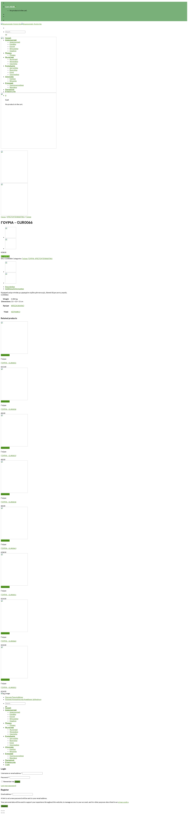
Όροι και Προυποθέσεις (14, 697)
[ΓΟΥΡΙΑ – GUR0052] (10, 248)
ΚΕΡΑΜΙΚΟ (15, 312)
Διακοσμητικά (11, 710)
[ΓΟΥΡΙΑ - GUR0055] (14, 353)
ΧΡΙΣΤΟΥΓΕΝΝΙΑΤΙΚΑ (15, 217)
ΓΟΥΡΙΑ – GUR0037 (8, 456)
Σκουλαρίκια (14, 745)
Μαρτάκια (13, 758)
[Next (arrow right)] (4, 812)
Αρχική (8, 708)
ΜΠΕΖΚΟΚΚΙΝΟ (17, 306)
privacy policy (123, 802)
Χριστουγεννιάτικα (17, 756)
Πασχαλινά (9, 760)
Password (5, 777)
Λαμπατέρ (13, 734)
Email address (6, 794)
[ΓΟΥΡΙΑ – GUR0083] (10, 237)
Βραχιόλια (13, 740)
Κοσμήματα (10, 736)
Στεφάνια (13, 721)
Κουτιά (12, 716)
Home (3, 217)
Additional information (14, 289)
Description (10, 287)
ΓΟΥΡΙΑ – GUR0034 (8, 502)
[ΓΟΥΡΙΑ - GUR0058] (14, 399)
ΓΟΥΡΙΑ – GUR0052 (8, 687)
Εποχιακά (9, 754)
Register (4, 806)
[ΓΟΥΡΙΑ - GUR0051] (14, 585)
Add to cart (5, 256)
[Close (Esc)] (2, 810)
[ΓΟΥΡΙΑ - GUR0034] (14, 492)
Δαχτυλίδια (14, 738)
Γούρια (28, 217)
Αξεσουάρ (9, 747)
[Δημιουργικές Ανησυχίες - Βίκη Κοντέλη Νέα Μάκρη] (21, 24)
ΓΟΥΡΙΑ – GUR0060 (8, 641)
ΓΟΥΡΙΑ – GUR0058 (8, 409)
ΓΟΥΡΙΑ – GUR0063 (8, 548)
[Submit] (6, 34)
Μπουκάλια (14, 719)
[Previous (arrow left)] (2, 812)
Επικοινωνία (10, 762)
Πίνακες (8, 723)
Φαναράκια (14, 732)
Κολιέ (12, 743)
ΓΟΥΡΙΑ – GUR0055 (8, 363)
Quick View (5, 355)
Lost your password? (8, 786)
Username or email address (11, 773)
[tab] (96, 287)
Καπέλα (13, 749)
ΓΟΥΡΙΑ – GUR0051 (8, 595)
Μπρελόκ (13, 751)
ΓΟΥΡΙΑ (31, 258)
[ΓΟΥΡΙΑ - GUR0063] (14, 538)
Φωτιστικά (9, 727)
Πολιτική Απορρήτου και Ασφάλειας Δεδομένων (23, 699)
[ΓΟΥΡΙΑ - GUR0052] (14, 678)
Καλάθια (13, 714)
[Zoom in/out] (4, 810)
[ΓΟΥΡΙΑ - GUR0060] (14, 631)
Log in (17, 781)
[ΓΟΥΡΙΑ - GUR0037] (14, 446)
